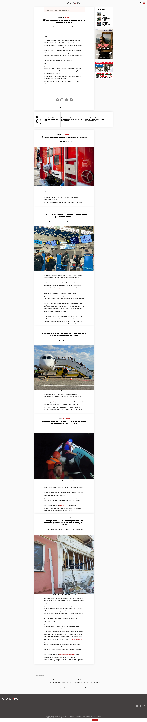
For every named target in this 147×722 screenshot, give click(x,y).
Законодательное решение (50, 314)
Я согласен (95, 720)
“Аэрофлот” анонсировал (50, 401)
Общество (67, 17)
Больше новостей (64, 107)
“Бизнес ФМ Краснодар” (77, 639)
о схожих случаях (63, 505)
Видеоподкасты (18, 3)
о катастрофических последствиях (67, 654)
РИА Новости (60, 288)
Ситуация (66, 211)
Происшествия (66, 134)
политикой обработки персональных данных (72, 720)
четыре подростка (66, 660)
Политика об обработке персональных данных (90, 716)
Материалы (10, 3)
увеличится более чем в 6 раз (67, 83)
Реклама (4, 3)
